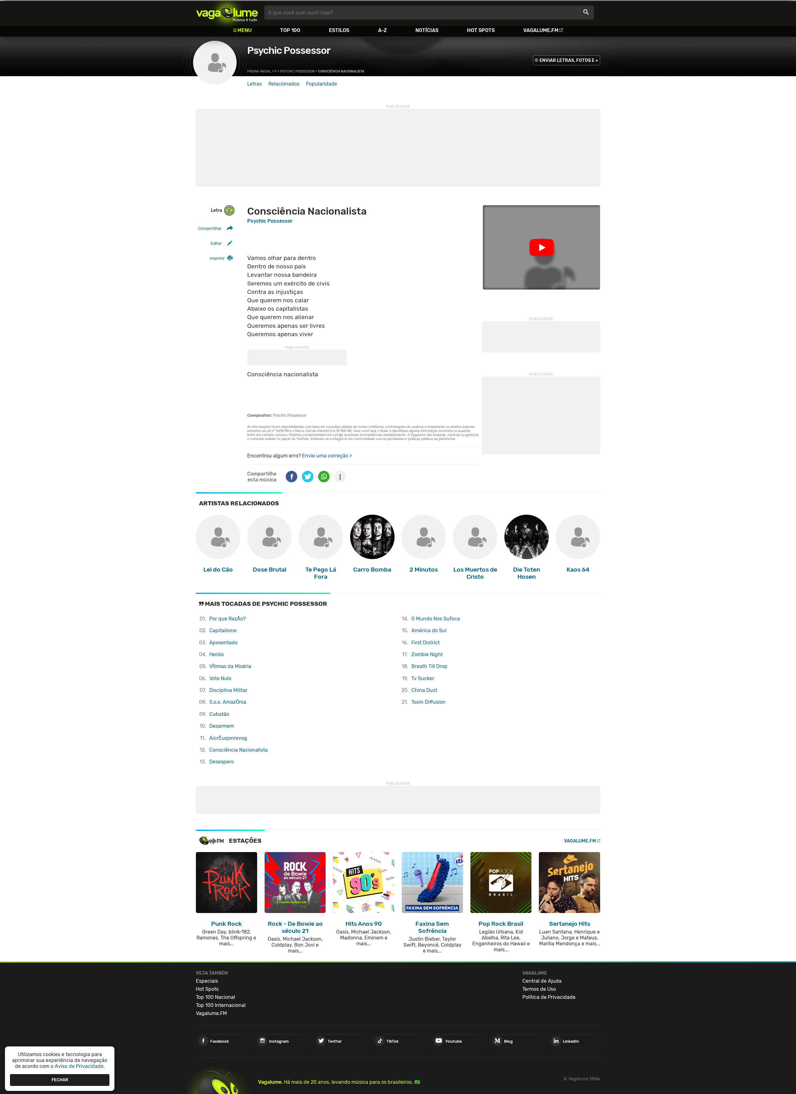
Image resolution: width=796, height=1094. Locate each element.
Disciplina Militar (228, 690)
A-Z (382, 30)
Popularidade (321, 84)
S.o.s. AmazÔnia (227, 702)
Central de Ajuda (542, 981)
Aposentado (223, 643)
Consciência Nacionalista (238, 750)
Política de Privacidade (549, 997)
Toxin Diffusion (428, 702)
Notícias (426, 30)
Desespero (221, 762)
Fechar (60, 1080)
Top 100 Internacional (221, 1005)
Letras (254, 84)
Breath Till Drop (429, 666)
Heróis (216, 654)
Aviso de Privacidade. (80, 1066)
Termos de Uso (539, 989)
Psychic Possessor (288, 50)
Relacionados (283, 84)
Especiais (207, 981)
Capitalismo (223, 630)
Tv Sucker (422, 678)
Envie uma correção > (327, 456)
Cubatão (219, 714)
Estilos (339, 30)
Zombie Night (427, 654)
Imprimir (217, 258)
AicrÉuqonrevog (228, 738)
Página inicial (259, 71)
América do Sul (429, 630)
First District (425, 643)
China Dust (424, 690)
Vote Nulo (220, 678)
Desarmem (221, 726)
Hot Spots (481, 30)
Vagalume (227, 12)
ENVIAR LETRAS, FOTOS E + (568, 60)
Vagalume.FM (540, 30)
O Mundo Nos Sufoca (435, 619)
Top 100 (290, 30)
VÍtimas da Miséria (230, 666)
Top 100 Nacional (215, 997)
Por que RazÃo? (227, 619)
